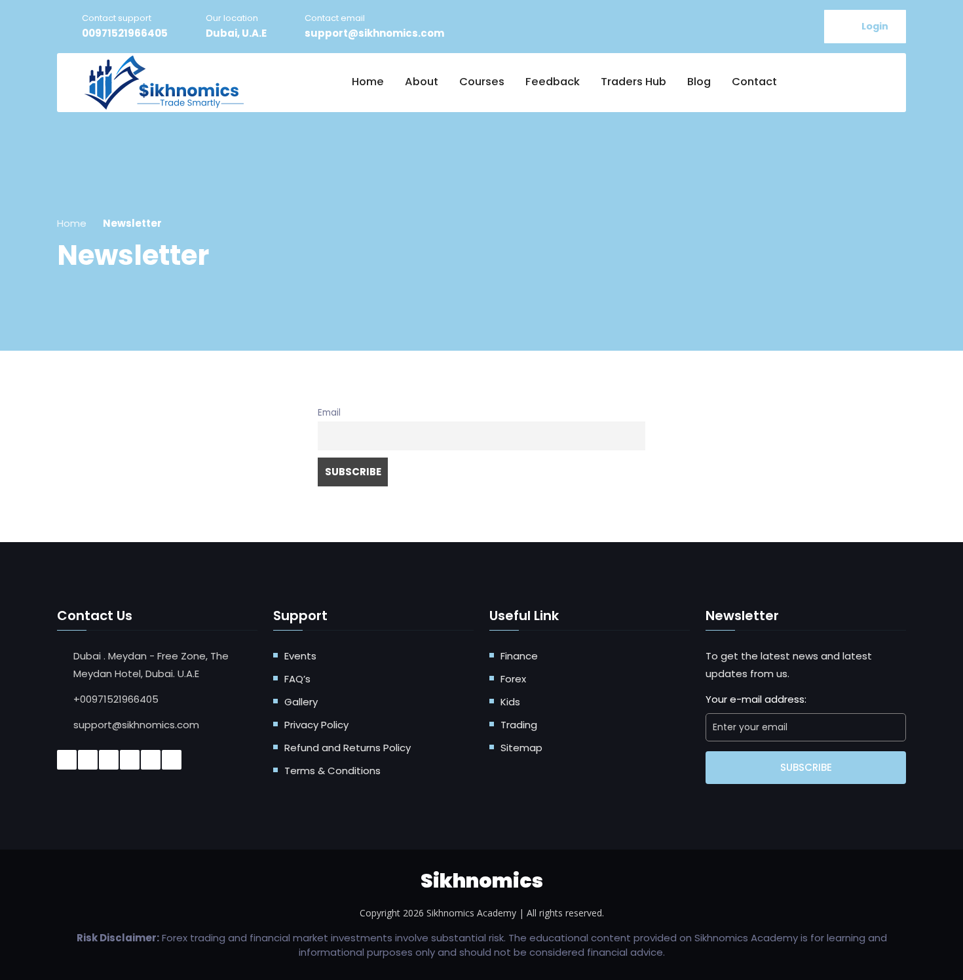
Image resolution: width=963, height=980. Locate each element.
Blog (699, 81)
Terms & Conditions (332, 770)
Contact (754, 81)
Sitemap (521, 748)
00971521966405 (125, 33)
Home (368, 81)
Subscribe (806, 767)
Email (329, 412)
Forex (513, 679)
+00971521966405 (116, 699)
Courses (481, 81)
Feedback (552, 81)
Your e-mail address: (756, 699)
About (421, 81)
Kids (510, 702)
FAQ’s (297, 679)
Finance (519, 656)
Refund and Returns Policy (347, 748)
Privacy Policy (316, 725)
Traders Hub (633, 81)
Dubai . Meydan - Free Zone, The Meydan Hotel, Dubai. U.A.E (151, 664)
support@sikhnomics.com (374, 33)
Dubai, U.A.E (236, 33)
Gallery (301, 702)
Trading (518, 725)
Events (300, 656)
